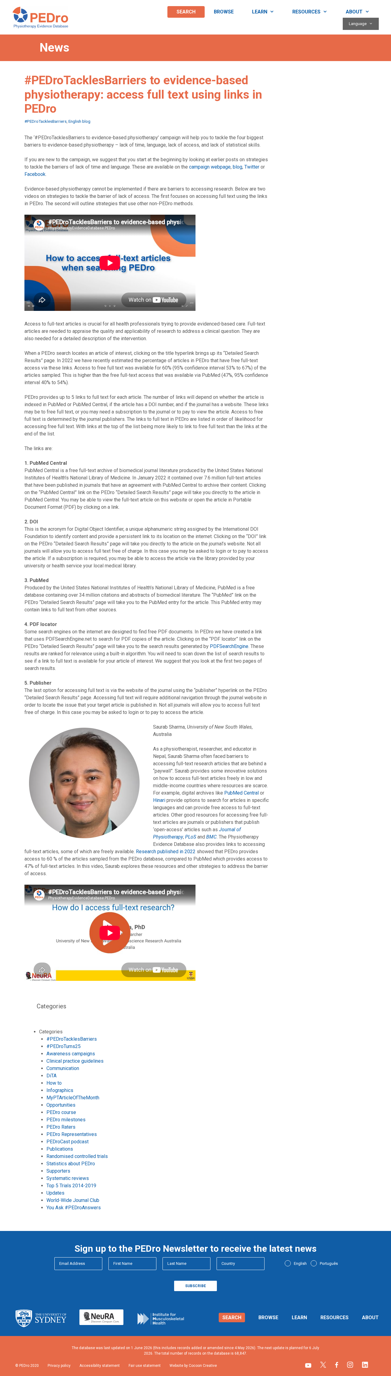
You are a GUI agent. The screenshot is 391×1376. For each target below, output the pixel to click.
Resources (306, 12)
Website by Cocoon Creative (193, 1365)
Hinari (159, 800)
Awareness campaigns (70, 1054)
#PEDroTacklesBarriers (45, 121)
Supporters (58, 1171)
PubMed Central (241, 793)
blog (237, 167)
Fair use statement (145, 1365)
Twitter (251, 167)
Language (358, 23)
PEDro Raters (60, 1127)
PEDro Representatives (71, 1134)
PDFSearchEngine (229, 646)
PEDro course (61, 1112)
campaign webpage (210, 167)
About (354, 12)
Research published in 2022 (166, 851)
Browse (224, 12)
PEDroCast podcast (67, 1142)
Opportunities (60, 1105)
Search (186, 12)
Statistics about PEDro (70, 1164)
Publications (59, 1149)
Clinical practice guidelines (75, 1061)
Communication (62, 1068)
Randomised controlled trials (77, 1156)
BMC (211, 837)
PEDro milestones (66, 1120)
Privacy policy (59, 1365)
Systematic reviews (67, 1178)
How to (54, 1083)
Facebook (35, 174)
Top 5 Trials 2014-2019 (71, 1186)
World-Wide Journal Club (72, 1200)
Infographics (59, 1090)
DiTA (51, 1076)
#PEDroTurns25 (63, 1046)
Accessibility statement (99, 1365)
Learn (259, 12)
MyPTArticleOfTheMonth (72, 1098)
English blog (79, 121)
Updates (55, 1193)
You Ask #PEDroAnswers (73, 1207)
